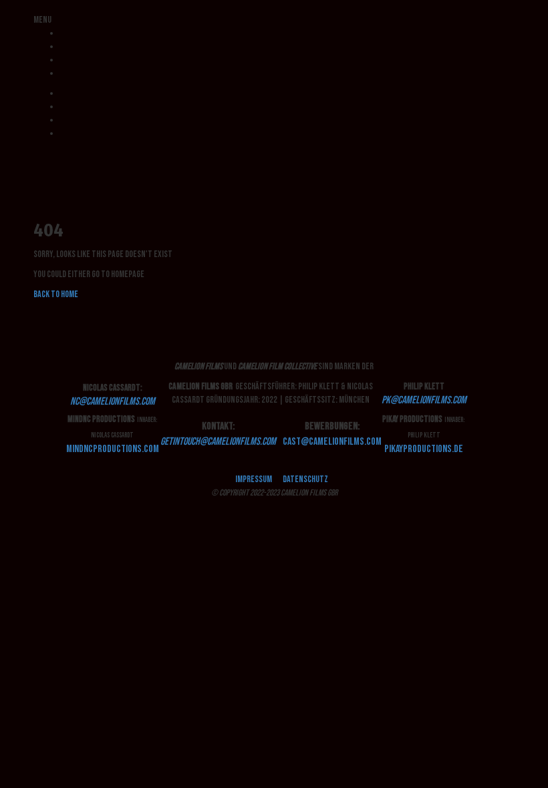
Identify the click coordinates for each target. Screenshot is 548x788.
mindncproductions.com (112, 449)
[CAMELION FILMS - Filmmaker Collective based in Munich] (34, 153)
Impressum (253, 479)
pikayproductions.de (423, 449)
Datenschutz (305, 479)
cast (332, 441)
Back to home (55, 294)
